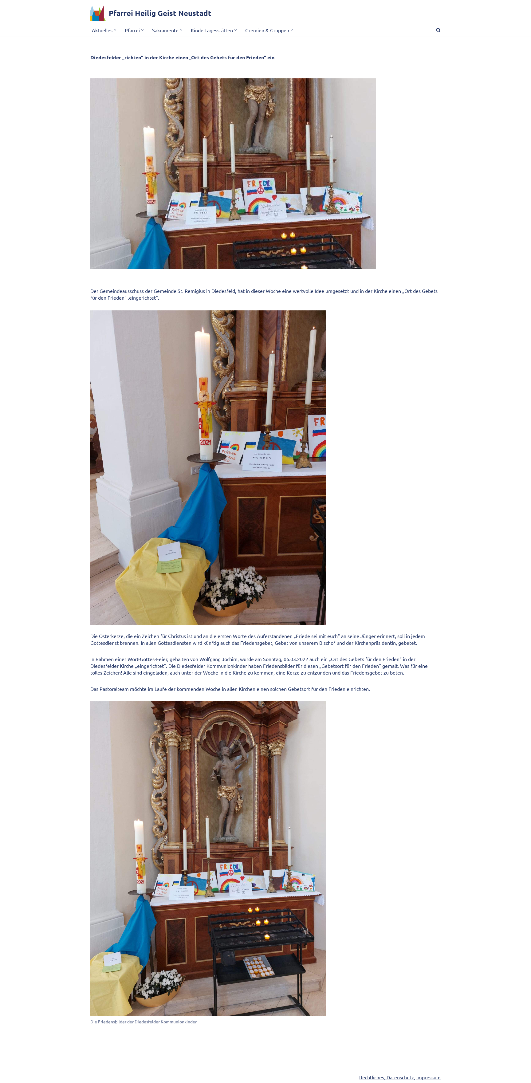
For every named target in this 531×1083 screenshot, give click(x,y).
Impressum (428, 1077)
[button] (115, 30)
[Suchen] (438, 30)
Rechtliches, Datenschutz (386, 1077)
